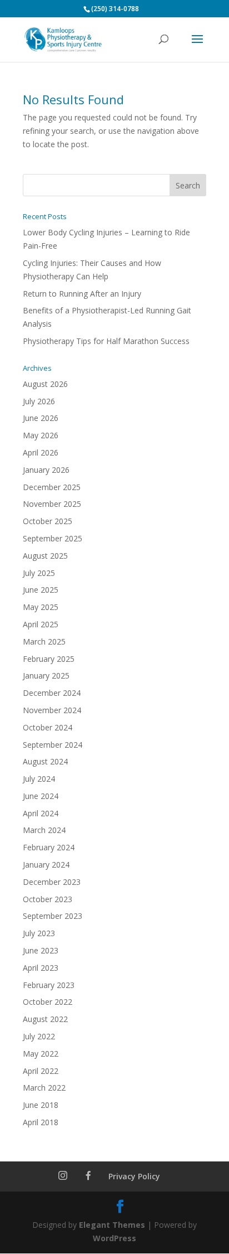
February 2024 (48, 847)
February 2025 (48, 658)
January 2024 (46, 864)
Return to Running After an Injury (82, 293)
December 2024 (52, 692)
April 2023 (40, 967)
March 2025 (44, 641)
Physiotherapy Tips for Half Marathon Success (106, 341)
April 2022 (40, 1071)
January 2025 (46, 675)
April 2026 (40, 452)
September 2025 (52, 538)
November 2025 (52, 503)
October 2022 (47, 1001)
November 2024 (52, 710)
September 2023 (52, 916)
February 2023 (48, 985)
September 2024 (52, 744)
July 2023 (39, 933)
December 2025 (52, 487)
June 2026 (40, 418)
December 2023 (52, 882)
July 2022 (39, 1036)
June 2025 (40, 589)
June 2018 (40, 1105)
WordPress (114, 1238)
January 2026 (46, 469)
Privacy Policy (134, 1176)
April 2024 (40, 813)
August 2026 (45, 384)
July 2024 (39, 778)
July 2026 (39, 401)
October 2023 (47, 899)
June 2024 (40, 796)
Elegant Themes (112, 1224)
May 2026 (40, 435)
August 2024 (45, 761)
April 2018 (40, 1122)
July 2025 (39, 573)
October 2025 (47, 521)
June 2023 (40, 950)
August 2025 (45, 555)
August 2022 (45, 1019)
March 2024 (44, 830)
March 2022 (44, 1087)
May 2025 (40, 607)
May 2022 (40, 1053)
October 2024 (47, 727)
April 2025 (40, 624)
